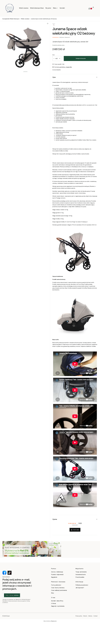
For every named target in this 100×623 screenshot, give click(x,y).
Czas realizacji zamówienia (59, 590)
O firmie (53, 603)
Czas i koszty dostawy (57, 588)
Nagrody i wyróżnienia (57, 606)
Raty (52, 593)
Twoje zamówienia (81, 572)
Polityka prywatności (82, 585)
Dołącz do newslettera (12, 595)
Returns (85, 616)
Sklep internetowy (49, 621)
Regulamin (54, 577)
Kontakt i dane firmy (57, 601)
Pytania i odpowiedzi (57, 574)
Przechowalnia (80, 577)
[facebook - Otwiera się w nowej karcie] (4, 573)
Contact (95, 616)
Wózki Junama (25, 19)
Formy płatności (56, 585)
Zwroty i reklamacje (57, 572)
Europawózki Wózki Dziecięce (10, 19)
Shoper (8, 616)
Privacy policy (79, 616)
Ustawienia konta (81, 574)
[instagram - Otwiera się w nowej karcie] (9, 573)
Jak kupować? (80, 588)
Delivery (90, 616)
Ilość (53, 54)
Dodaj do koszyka (81, 58)
